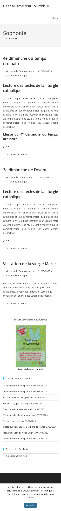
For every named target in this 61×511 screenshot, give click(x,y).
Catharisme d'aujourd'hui (26, 6)
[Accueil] (4, 38)
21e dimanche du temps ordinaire (19, 385)
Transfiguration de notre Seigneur (20, 432)
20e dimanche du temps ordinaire (19, 391)
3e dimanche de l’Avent (25, 169)
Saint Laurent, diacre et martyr (18, 409)
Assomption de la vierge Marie (18, 397)
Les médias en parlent (30, 369)
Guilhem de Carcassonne (19, 71)
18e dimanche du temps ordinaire (19, 438)
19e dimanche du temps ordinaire (19, 415)
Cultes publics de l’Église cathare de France (24, 426)
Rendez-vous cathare (13, 421)
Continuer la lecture (19, 155)
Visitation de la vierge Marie (29, 263)
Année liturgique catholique (16, 403)
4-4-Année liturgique (16, 75)
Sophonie (13, 38)
